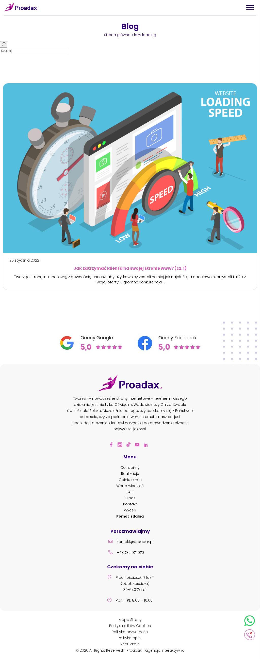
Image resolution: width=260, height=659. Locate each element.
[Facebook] (113, 445)
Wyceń (130, 510)
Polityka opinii (130, 637)
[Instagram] (121, 445)
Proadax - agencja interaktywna (155, 650)
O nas (130, 498)
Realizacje (130, 473)
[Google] (91, 349)
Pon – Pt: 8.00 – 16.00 (134, 600)
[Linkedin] (147, 445)
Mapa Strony (130, 619)
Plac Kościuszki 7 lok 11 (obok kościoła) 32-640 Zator (135, 583)
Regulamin (130, 644)
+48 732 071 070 (130, 552)
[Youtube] (138, 445)
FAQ (130, 491)
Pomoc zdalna (130, 516)
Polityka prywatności (130, 631)
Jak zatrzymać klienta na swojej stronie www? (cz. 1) (130, 268)
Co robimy (130, 467)
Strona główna (117, 35)
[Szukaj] (3, 44)
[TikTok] (130, 445)
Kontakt (130, 504)
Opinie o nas (130, 479)
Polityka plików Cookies (130, 625)
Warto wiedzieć (130, 485)
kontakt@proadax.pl (135, 541)
